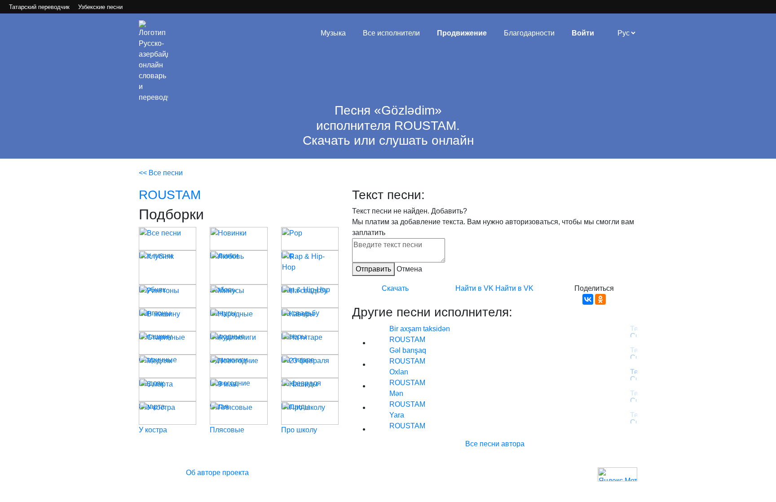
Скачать (395, 288)
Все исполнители (391, 33)
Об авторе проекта (217, 472)
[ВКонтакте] (587, 299)
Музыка (333, 33)
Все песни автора (495, 444)
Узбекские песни (100, 7)
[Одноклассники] (600, 299)
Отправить (373, 269)
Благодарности (529, 33)
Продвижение (462, 33)
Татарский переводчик (39, 7)
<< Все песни (161, 173)
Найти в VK (474, 288)
